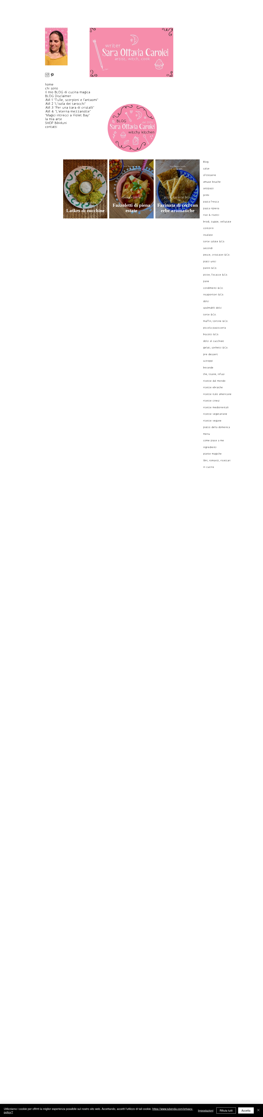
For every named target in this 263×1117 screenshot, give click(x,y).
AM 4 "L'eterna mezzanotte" (68, 111)
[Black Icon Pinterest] (52, 75)
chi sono (51, 88)
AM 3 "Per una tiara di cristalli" (69, 107)
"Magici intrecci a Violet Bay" (67, 115)
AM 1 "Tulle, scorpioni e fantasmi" (71, 100)
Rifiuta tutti (226, 1110)
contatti (51, 127)
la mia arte (53, 119)
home (49, 84)
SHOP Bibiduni (56, 123)
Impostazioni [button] (205, 1110)
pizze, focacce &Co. (177, 197)
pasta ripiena (131, 197)
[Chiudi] (258, 1110)
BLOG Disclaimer (58, 96)
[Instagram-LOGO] (47, 75)
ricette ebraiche (85, 202)
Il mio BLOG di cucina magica (67, 92)
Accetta (245, 1110)
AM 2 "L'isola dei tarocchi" (65, 104)
